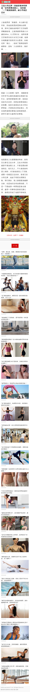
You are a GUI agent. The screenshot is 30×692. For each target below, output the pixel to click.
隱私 (15, 689)
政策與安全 (8, 689)
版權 (17, 689)
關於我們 (3, 689)
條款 (12, 689)
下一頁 (15, 245)
